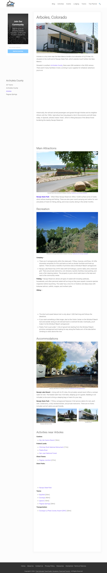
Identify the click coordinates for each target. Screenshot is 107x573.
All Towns (9, 85)
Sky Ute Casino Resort (47, 440)
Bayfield (42, 495)
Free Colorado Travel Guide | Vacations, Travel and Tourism (53, 571)
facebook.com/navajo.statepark (79, 193)
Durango (42, 498)
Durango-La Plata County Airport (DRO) (52, 511)
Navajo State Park (45, 488)
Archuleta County (56, 65)
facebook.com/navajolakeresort (77, 388)
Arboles (8, 91)
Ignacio (41, 501)
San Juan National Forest (48, 453)
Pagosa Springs (44, 504)
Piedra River (43, 450)
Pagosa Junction (45, 460)
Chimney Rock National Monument (51, 447)
